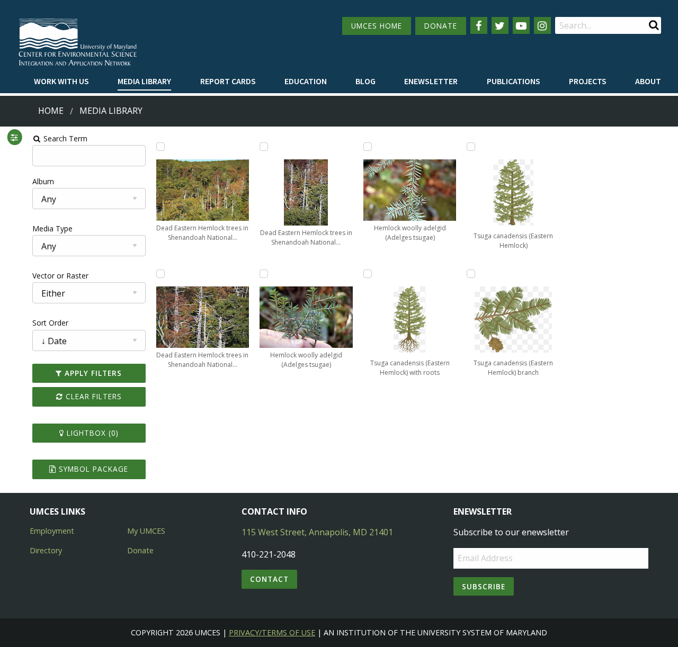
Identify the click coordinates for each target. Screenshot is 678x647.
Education (305, 81)
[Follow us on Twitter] (500, 25)
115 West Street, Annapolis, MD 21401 (317, 532)
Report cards (228, 81)
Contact (269, 579)
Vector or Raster (60, 276)
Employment (52, 531)
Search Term (64, 138)
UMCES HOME (376, 26)
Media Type (52, 228)
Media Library (144, 81)
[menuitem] (61, 82)
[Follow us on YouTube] (521, 25)
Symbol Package (92, 469)
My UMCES (146, 531)
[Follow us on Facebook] (478, 25)
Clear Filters (92, 396)
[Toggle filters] (14, 137)
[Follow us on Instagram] (542, 25)
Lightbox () (91, 433)
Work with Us (61, 81)
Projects (587, 81)
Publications (513, 81)
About (648, 81)
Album (43, 181)
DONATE (440, 26)
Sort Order (50, 323)
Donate (140, 550)
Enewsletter (431, 81)
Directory (46, 550)
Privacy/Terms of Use (272, 632)
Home (51, 110)
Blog (365, 81)
